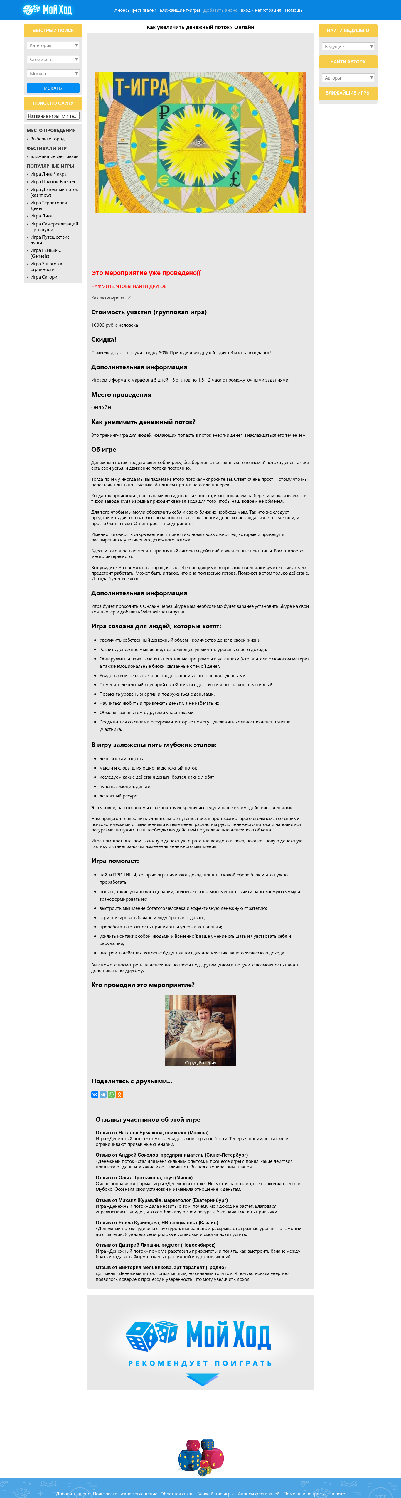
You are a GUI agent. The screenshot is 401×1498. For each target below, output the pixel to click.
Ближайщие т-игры (180, 10)
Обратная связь (176, 1493)
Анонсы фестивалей (135, 10)
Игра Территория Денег (49, 205)
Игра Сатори (44, 276)
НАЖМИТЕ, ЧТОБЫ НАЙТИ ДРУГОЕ (128, 286)
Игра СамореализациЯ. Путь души (55, 226)
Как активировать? (111, 297)
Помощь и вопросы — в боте (314, 1493)
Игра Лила (42, 215)
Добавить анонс (220, 10)
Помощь (294, 10)
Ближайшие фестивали (55, 156)
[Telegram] (103, 1094)
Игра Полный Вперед (53, 181)
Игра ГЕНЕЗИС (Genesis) (46, 252)
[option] (200, 142)
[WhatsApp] (111, 1094)
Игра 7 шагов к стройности (46, 266)
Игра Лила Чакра (49, 173)
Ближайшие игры (215, 1493)
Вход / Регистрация (261, 10)
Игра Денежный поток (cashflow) (54, 192)
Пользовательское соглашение (125, 1493)
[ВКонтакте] (94, 1094)
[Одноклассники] (119, 1094)
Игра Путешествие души (50, 239)
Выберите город (48, 138)
